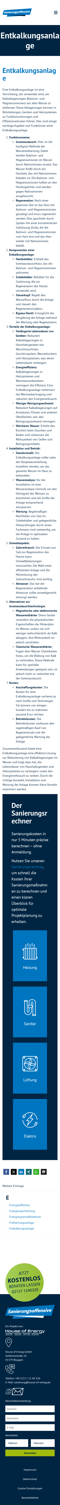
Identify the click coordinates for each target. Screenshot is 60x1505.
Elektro (30, 1136)
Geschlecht (11, 1435)
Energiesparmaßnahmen (25, 1217)
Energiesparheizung (22, 1211)
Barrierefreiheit (30, 1497)
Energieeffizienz (19, 1205)
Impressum (30, 1469)
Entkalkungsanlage (21, 1228)
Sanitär (30, 1023)
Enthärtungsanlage (21, 1223)
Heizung (30, 967)
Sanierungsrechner (27, 866)
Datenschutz (30, 1479)
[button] (6, 1172)
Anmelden (30, 1453)
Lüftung (30, 1079)
